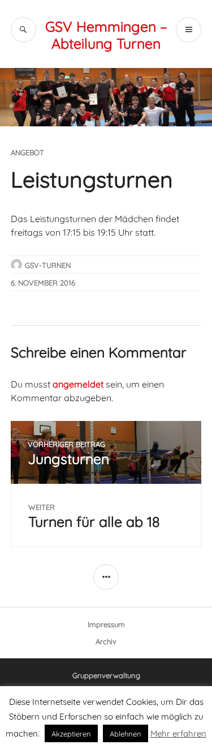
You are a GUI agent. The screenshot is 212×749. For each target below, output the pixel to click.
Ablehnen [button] (125, 733)
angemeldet (78, 383)
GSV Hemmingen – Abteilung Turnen (106, 34)
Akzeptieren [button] (71, 733)
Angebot (27, 152)
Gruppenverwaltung (106, 675)
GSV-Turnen (48, 264)
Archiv (106, 641)
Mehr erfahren (178, 732)
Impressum (106, 624)
